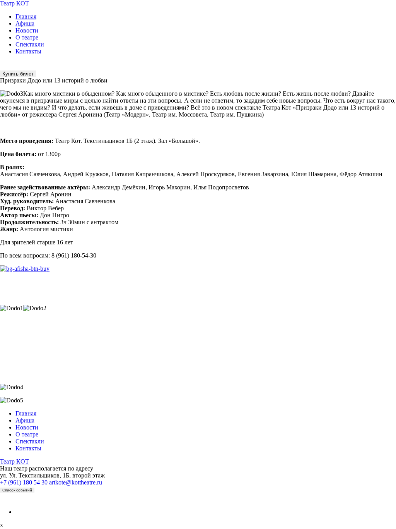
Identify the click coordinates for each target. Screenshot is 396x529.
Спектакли (29, 44)
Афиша (24, 23)
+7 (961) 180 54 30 (24, 482)
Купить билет (18, 74)
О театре (26, 37)
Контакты (28, 51)
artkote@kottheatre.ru (75, 482)
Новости (26, 30)
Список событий (17, 490)
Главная (25, 16)
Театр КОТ (14, 3)
